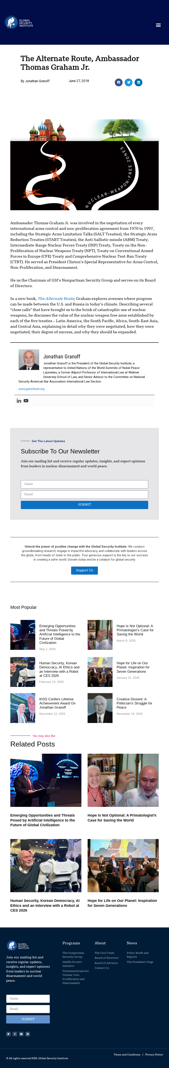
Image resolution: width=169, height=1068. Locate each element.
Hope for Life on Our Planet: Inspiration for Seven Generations (133, 667)
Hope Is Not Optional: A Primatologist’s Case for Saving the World (135, 630)
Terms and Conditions (127, 1055)
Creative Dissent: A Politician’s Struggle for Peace (134, 703)
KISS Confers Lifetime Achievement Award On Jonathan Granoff (57, 703)
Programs (71, 943)
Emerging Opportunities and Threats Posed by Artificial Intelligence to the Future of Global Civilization (59, 634)
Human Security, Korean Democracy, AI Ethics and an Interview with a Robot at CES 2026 (59, 669)
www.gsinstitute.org (32, 389)
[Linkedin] (18, 401)
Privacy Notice (154, 1055)
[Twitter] (8, 1034)
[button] (158, 25)
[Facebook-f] (15, 1034)
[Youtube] (25, 401)
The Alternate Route (56, 299)
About (100, 943)
